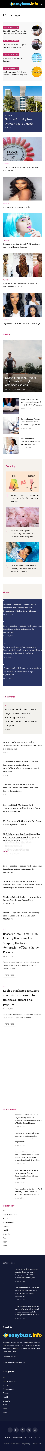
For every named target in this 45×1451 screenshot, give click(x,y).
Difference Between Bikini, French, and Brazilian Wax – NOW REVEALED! (24, 568)
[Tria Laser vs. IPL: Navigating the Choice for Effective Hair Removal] (22, 481)
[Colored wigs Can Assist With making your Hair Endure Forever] (22, 225)
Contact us (34, 1438)
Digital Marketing (10, 1215)
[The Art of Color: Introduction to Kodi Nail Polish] (22, 149)
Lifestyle (6, 1234)
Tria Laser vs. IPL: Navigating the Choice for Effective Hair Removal (25, 498)
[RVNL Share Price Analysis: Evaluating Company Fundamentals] (36, 44)
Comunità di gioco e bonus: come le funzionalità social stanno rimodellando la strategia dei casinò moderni (22, 650)
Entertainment (8, 1222)
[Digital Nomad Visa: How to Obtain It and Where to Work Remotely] (36, 30)
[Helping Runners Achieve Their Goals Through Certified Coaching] (22, 366)
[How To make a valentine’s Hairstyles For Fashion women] (22, 265)
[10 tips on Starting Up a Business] (36, 58)
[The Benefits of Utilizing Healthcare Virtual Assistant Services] (11, 445)
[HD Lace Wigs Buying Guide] (22, 188)
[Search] (41, 4)
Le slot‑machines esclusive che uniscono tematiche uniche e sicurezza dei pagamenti (22, 629)
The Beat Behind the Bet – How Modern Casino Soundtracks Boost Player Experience (22, 671)
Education (7, 1219)
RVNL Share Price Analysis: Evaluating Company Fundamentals (14, 47)
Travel (5, 1246)
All (4, 1211)
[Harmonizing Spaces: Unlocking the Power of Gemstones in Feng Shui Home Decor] (22, 517)
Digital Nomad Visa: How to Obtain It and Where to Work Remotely (15, 33)
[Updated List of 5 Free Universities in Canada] (22, 99)
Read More (9, 975)
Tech (5, 1242)
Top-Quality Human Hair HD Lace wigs (21, 323)
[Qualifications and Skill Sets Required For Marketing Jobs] (36, 71)
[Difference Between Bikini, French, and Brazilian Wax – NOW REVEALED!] (22, 552)
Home (7, 1438)
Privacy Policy (19, 1438)
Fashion (6, 1226)
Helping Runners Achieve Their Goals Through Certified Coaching (20, 381)
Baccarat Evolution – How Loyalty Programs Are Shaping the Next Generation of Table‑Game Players (19, 607)
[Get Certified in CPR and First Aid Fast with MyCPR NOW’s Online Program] (11, 406)
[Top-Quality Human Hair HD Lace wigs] (22, 305)
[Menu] (4, 4)
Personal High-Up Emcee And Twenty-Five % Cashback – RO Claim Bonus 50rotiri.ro (21, 808)
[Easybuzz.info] (23, 4)
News (5, 1238)
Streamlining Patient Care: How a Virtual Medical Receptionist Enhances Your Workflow (30, 424)
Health (5, 1230)
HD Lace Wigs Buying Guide (16, 207)
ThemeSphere (35, 1444)
